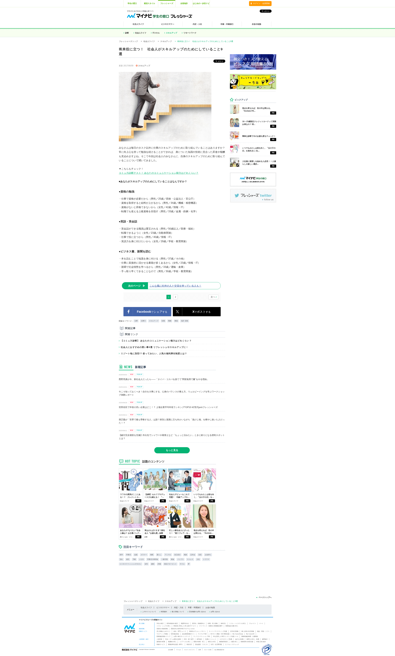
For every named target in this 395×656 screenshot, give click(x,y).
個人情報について (178, 611)
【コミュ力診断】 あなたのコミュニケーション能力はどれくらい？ (156, 340)
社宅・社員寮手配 (216, 644)
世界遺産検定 (175, 634)
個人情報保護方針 (219, 649)
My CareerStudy (238, 634)
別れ (121, 559)
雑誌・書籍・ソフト (263, 631)
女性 (146, 564)
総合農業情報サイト (188, 634)
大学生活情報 (234, 631)
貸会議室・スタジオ (201, 644)
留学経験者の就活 (172, 623)
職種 (169, 321)
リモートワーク (189, 33)
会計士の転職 (239, 639)
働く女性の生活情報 (247, 631)
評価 (159, 564)
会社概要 (170, 649)
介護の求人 (234, 641)
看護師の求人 (172, 641)
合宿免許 (184, 3)
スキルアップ (171, 33)
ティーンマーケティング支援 (218, 631)
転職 (163, 321)
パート (261, 623)
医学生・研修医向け (198, 623)
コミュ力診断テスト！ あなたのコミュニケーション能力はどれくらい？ (158, 173)
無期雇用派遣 (223, 641)
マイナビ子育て (203, 634)
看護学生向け (185, 623)
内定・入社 (178, 607)
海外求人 (223, 623)
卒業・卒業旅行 (194, 607)
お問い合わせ (215, 611)
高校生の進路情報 (162, 628)
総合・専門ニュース (180, 631)
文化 (198, 559)
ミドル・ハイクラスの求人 (237, 623)
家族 (172, 559)
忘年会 (192, 555)
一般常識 (164, 559)
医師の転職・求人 (199, 641)
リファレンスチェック (232, 644)
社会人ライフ (140, 33)
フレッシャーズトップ (128, 41)
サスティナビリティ (189, 649)
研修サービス (161, 644)
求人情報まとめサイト (163, 631)
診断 (127, 33)
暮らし (159, 555)
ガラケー (144, 555)
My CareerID (250, 634)
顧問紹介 (265, 639)
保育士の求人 (212, 641)
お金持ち (208, 555)
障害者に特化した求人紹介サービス (185, 626)
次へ (213, 297)
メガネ (141, 559)
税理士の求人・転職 (253, 639)
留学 (121, 555)
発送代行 (189, 644)
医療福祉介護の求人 (232, 626)
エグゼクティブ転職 (226, 639)
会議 (135, 555)
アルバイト (252, 623)
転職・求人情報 (213, 623)
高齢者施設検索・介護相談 (249, 636)
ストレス (190, 559)
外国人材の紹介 (261, 641)
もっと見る (172, 450)
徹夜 (151, 555)
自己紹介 (177, 555)
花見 (200, 555)
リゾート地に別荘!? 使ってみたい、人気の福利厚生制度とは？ (154, 353)
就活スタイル (149, 3)
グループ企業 (207, 649)
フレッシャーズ (166, 3)
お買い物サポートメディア (182, 636)
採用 (199, 649)
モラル (182, 564)
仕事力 (143, 321)
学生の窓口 (132, 3)
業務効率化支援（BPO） (175, 644)
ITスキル (156, 33)
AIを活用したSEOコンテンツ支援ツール (225, 636)
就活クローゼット (170, 564)
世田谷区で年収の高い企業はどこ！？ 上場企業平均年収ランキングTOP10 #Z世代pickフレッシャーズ (168, 407)
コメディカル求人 (185, 641)
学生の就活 (160, 623)
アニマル (168, 555)
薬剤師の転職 (161, 641)
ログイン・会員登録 (261, 3)
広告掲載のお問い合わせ (197, 611)
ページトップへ (265, 597)
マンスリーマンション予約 (201, 636)
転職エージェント (210, 639)
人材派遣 (159, 639)
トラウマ (206, 559)
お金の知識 (210, 607)
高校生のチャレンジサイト (197, 631)
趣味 (152, 564)
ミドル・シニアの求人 (163, 626)
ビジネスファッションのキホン (130, 564)
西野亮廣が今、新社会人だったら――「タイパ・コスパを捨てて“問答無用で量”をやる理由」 (164, 379)
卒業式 (128, 555)
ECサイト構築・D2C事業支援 (220, 634)
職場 (176, 321)
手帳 (134, 559)
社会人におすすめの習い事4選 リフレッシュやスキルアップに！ (154, 347)
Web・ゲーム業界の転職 (173, 639)
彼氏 (127, 559)
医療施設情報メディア (163, 636)
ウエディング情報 (162, 634)
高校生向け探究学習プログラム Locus (183, 628)
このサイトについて (149, 611)
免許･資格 (184, 321)
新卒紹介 (199, 639)
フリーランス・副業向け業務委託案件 (210, 626)
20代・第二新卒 (189, 639)
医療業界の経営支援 (247, 641)
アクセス (178, 649)
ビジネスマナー (162, 607)
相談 (185, 555)
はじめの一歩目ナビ (201, 3)
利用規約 (164, 611)
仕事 (136, 321)
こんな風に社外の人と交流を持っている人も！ (164, 285)
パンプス (180, 559)
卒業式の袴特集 (152, 559)
